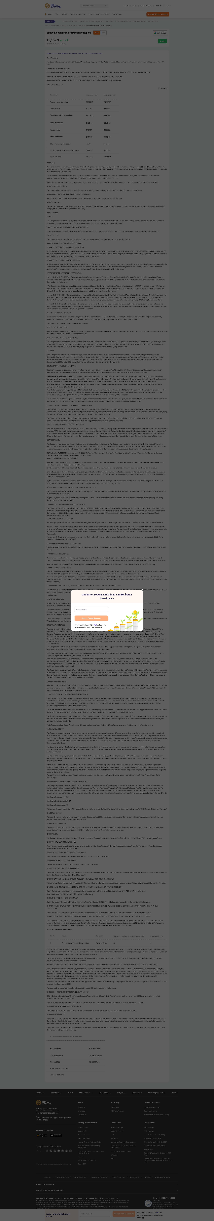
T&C (95, 625)
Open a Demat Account (91, 618)
